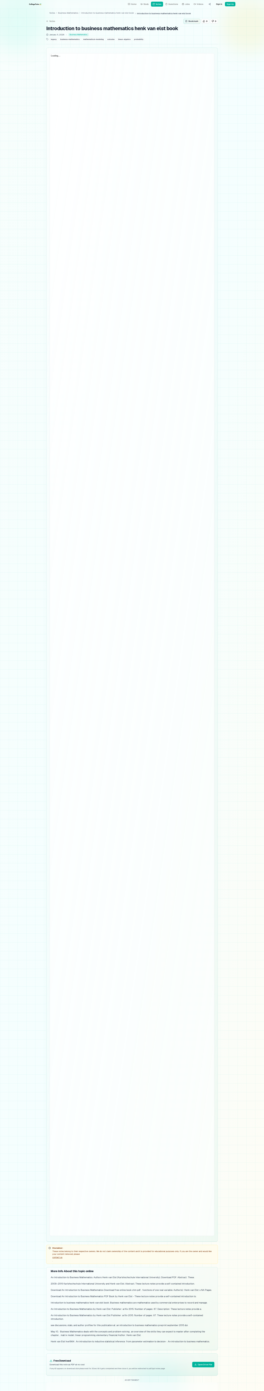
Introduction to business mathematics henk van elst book (107, 13)
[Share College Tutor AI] (209, 4)
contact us (57, 1257)
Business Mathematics (68, 13)
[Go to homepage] (35, 4)
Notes (52, 13)
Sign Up (230, 4)
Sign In (219, 4)
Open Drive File (205, 1364)
